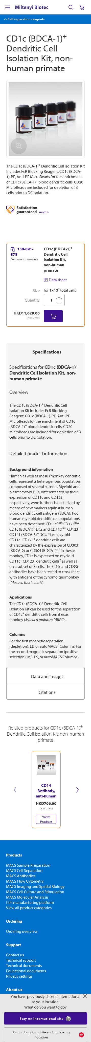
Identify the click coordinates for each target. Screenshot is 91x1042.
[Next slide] (77, 789)
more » (44, 212)
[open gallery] (45, 119)
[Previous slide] (15, 789)
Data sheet (58, 279)
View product (46, 819)
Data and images (47, 676)
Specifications (47, 352)
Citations (47, 692)
